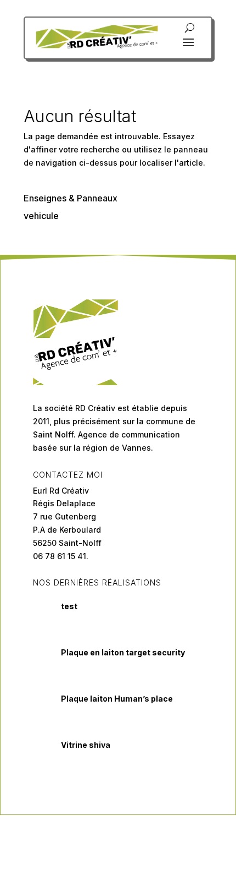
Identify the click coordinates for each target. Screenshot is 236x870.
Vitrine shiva (85, 744)
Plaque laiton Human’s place (117, 698)
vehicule (41, 215)
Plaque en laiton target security (123, 652)
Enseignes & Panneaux (70, 198)
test (69, 606)
